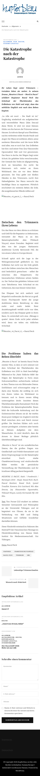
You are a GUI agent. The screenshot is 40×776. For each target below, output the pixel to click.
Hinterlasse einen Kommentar (20, 82)
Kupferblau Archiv (25, 762)
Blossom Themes (21, 768)
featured (7, 551)
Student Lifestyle (11, 43)
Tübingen (20, 555)
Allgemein (7, 41)
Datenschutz (7, 750)
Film (15, 41)
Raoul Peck (7, 555)
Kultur (21, 41)
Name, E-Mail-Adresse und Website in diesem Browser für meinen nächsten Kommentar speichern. (19, 710)
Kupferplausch (8, 639)
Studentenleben (8, 643)
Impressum (7, 739)
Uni (28, 555)
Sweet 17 (5, 609)
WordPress (20, 771)
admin (20, 77)
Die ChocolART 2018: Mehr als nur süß (10, 647)
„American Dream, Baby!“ (13, 624)
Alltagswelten (8, 637)
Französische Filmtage (23, 551)
